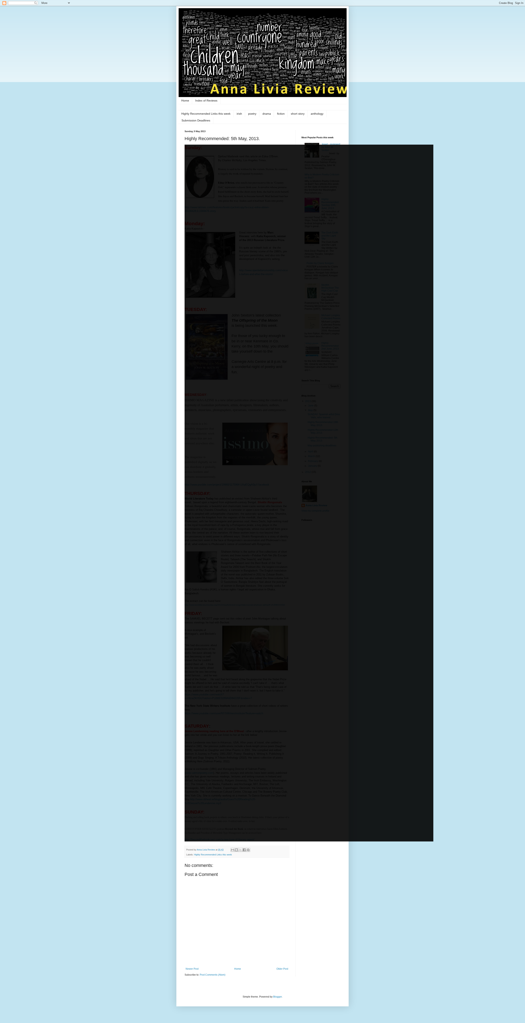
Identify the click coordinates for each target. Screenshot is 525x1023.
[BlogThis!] (236, 850)
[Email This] (233, 850)
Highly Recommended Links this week (206, 113)
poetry (252, 113)
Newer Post (192, 968)
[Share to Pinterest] (248, 850)
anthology (317, 113)
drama (266, 113)
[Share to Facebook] (244, 850)
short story (298, 113)
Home (185, 100)
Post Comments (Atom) (212, 974)
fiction (281, 113)
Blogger (277, 996)
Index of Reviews (206, 100)
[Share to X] (240, 850)
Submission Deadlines (195, 120)
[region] (309, 493)
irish (239, 113)
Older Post (282, 968)
